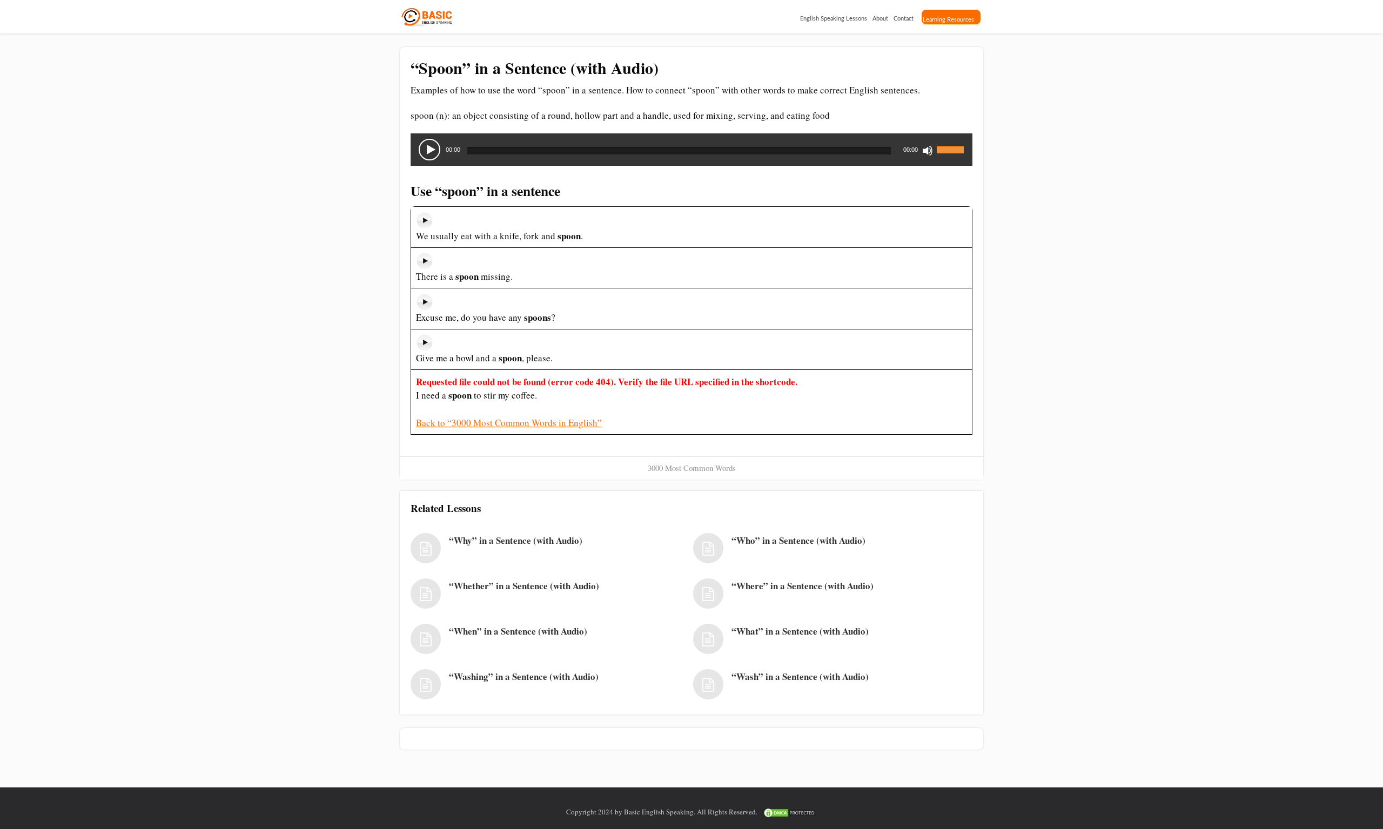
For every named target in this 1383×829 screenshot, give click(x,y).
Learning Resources (948, 20)
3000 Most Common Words (692, 467)
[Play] (429, 149)
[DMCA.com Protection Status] (790, 812)
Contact (904, 19)
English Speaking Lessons (833, 19)
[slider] (952, 143)
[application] (691, 149)
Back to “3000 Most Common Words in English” (509, 422)
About (880, 19)
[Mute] (927, 150)
